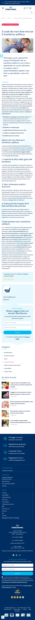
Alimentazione (8, 352)
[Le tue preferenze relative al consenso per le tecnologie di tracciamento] (2, 617)
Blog (3, 506)
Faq (3, 513)
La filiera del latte (6, 497)
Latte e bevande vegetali (8, 483)
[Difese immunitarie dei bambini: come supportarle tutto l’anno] (5, 404)
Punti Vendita (5, 502)
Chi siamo (4, 492)
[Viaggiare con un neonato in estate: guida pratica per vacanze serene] (5, 395)
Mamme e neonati (9, 355)
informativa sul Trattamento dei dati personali (14, 582)
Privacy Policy (27, 585)
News (5, 359)
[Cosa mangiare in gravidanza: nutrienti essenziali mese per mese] (5, 423)
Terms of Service (6, 587)
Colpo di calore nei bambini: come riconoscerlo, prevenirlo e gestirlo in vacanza (21, 384)
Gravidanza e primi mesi (8, 504)
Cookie (24, 609)
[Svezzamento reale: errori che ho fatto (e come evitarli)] (5, 414)
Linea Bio (4, 486)
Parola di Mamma (9, 362)
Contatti (4, 515)
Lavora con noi (5, 508)
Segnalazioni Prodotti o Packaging (10, 517)
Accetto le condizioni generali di (18, 338)
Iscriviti (17, 332)
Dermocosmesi (6, 481)
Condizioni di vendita (7, 470)
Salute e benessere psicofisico (12, 365)
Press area (4, 499)
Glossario (4, 511)
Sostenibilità (7, 368)
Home (3, 18)
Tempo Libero (8, 371)
